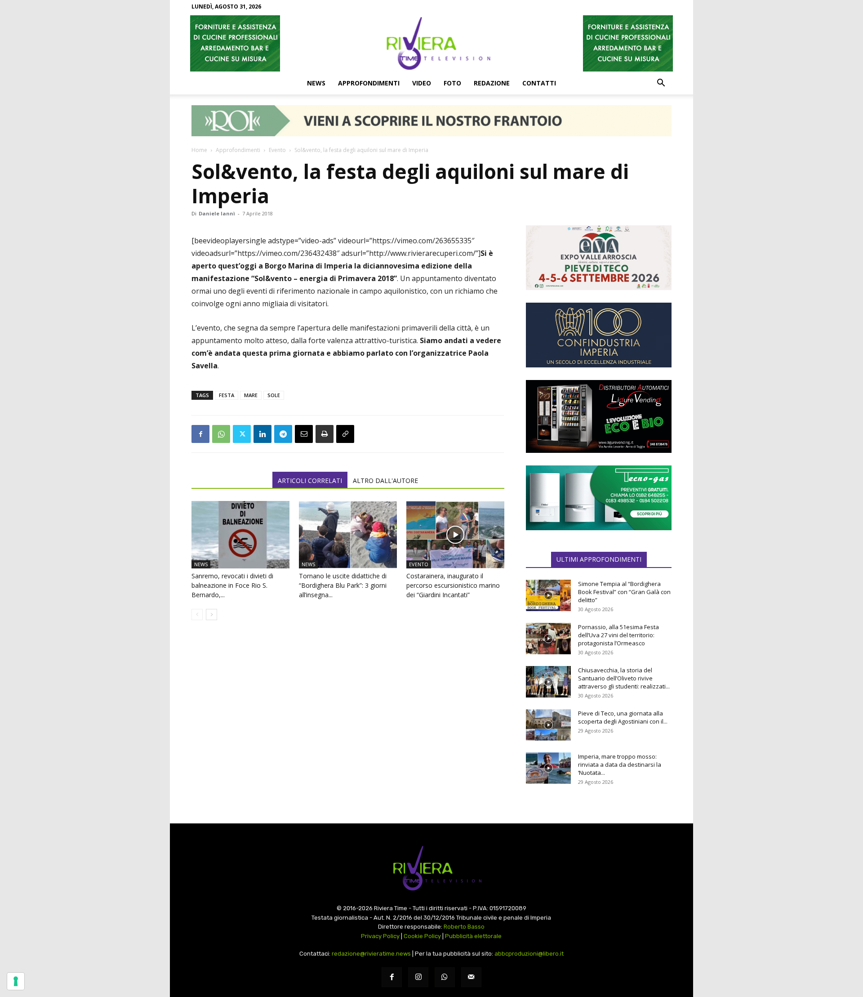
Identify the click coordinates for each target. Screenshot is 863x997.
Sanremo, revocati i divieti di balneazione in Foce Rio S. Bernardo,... (232, 585)
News (316, 83)
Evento (277, 150)
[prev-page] (197, 614)
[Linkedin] (262, 434)
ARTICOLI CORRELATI (310, 480)
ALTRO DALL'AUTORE (385, 480)
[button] (661, 84)
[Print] (325, 434)
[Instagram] (418, 977)
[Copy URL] (345, 434)
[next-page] (211, 614)
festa (226, 395)
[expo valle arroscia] (599, 257)
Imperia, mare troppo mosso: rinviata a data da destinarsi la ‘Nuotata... (619, 764)
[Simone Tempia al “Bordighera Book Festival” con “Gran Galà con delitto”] (548, 595)
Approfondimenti (369, 83)
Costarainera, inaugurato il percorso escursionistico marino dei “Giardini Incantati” (453, 585)
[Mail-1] (471, 977)
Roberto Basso (464, 926)
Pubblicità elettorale (473, 936)
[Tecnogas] (599, 497)
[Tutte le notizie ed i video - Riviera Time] (431, 868)
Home (199, 150)
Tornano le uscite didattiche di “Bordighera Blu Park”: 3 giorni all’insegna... (343, 585)
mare (251, 395)
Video (421, 83)
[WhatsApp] (221, 434)
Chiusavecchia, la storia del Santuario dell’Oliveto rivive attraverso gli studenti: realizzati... (624, 678)
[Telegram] (283, 434)
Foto (452, 83)
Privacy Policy (380, 936)
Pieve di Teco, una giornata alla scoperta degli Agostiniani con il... (622, 717)
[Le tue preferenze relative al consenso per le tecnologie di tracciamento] (15, 981)
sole (273, 395)
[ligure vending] (599, 416)
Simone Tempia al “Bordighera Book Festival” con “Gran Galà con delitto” (624, 592)
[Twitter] (242, 434)
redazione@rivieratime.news (371, 953)
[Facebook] (200, 434)
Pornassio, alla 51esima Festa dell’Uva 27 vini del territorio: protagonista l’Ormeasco (618, 635)
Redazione (492, 83)
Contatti (539, 83)
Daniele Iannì (217, 213)
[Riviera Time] (431, 43)
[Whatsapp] (445, 977)
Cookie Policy (422, 936)
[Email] (304, 434)
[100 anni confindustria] (599, 335)
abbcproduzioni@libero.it (529, 953)
